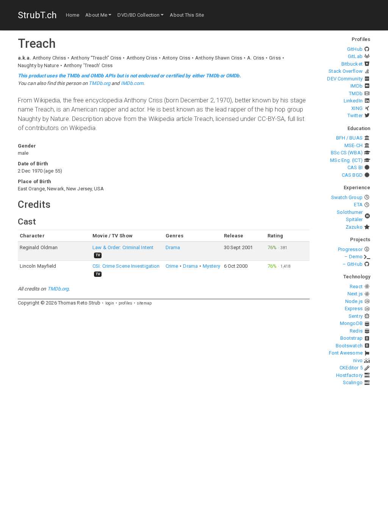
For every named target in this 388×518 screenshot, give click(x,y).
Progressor (350, 249)
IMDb (356, 86)
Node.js (354, 301)
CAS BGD (352, 175)
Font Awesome (346, 353)
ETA (358, 204)
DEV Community (344, 79)
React (356, 286)
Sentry (356, 316)
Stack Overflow (345, 71)
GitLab (355, 56)
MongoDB (351, 323)
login (109, 303)
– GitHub (353, 264)
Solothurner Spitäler (350, 216)
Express (354, 308)
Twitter (355, 115)
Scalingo (353, 382)
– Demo (353, 256)
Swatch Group (347, 197)
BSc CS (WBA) (347, 152)
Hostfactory (349, 375)
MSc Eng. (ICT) (346, 160)
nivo (357, 360)
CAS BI (355, 167)
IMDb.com (132, 83)
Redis (356, 331)
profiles (125, 303)
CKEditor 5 (351, 367)
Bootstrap (351, 338)
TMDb (355, 93)
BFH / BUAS (349, 138)
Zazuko (354, 227)
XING (356, 108)
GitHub (355, 49)
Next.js (355, 294)
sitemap (144, 303)
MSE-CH (353, 145)
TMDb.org (99, 83)
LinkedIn (353, 101)
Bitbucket (352, 64)
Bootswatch (349, 345)
